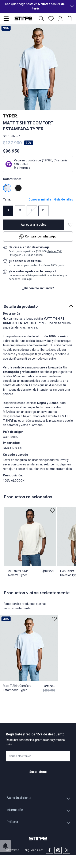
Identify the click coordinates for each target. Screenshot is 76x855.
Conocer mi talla (39, 199)
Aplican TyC (54, 251)
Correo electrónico (20, 756)
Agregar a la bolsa (33, 224)
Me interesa (22, 167)
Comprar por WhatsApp (41, 236)
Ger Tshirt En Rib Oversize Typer (17, 573)
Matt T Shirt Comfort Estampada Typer (17, 687)
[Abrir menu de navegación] (6, 18)
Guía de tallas (63, 199)
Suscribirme (38, 771)
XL (43, 210)
